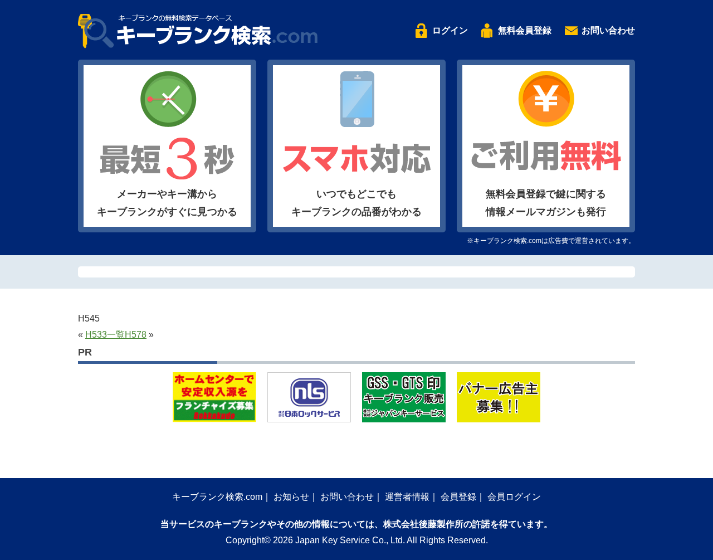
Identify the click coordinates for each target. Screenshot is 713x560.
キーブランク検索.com (217, 496)
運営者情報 (407, 496)
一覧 (116, 334)
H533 (96, 334)
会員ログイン (514, 496)
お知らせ (291, 496)
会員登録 (458, 496)
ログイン (450, 30)
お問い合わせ (608, 30)
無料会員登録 (524, 30)
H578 (135, 334)
